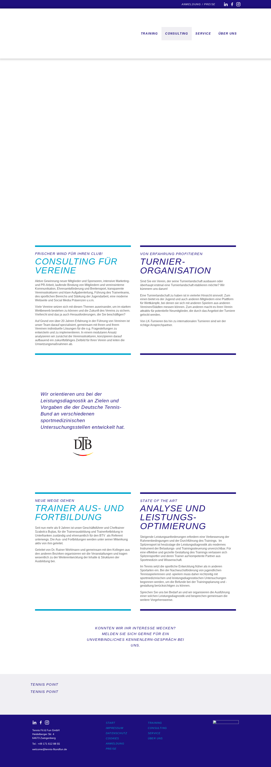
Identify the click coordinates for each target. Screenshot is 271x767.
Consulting (176, 33)
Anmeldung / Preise (198, 4)
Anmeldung (115, 743)
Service (203, 33)
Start (110, 722)
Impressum (114, 728)
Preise (111, 748)
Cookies (112, 738)
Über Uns (227, 33)
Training (149, 33)
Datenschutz (116, 733)
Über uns (155, 738)
